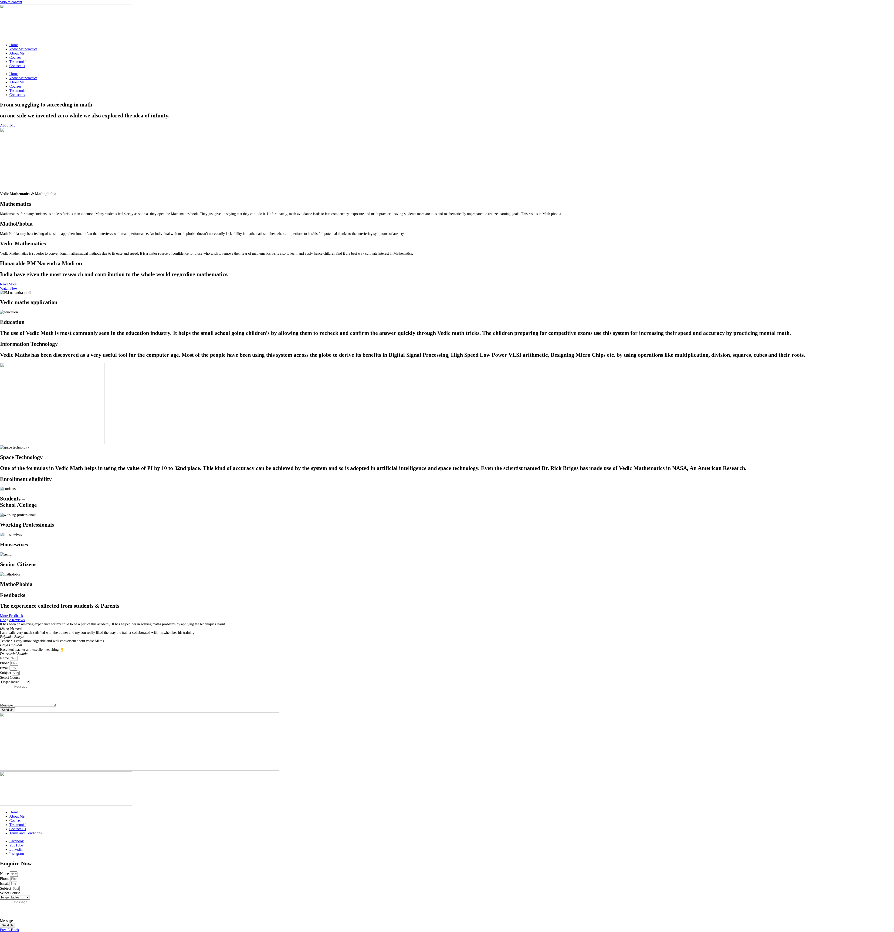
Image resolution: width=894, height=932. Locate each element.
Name (5, 658)
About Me (16, 53)
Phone (5, 663)
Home (13, 45)
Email (5, 668)
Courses (15, 57)
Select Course (10, 677)
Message (7, 705)
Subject (6, 673)
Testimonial (17, 62)
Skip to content (11, 2)
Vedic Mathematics (23, 49)
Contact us (17, 66)
